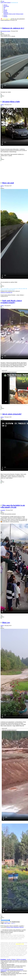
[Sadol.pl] (2, 1)
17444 (8, 923)
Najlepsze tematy (19, 13)
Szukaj (5, 2)
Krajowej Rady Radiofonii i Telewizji (15, 927)
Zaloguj (9, 2)
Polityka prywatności (21, 959)
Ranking (5, 16)
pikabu (2, 104)
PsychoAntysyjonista (5, 31)
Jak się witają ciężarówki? (12, 414)
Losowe (5, 15)
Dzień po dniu (12, 13)
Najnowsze (6, 13)
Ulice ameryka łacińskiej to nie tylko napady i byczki (13, 506)
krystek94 (3, 510)
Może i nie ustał (8, 183)
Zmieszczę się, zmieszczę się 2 (13, 28)
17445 (5, 923)
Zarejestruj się (14, 2)
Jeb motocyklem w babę (11, 101)
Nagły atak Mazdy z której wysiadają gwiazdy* (11, 301)
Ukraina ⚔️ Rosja (6, 19)
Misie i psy (6, 622)
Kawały (5, 11)
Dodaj (2, 2)
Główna (5, 4)
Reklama (14, 959)
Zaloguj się (3, 292)
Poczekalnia (6, 6)
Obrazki (5, 10)
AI (4, 8)
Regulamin (3, 959)
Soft (4, 7)
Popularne (5, 12)
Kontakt (9, 959)
